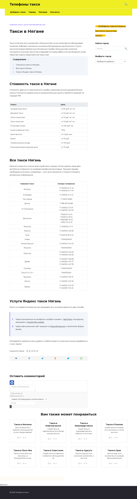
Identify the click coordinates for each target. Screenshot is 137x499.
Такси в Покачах (114, 424)
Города (32, 12)
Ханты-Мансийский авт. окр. (34, 25)
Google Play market (35, 322)
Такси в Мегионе (23, 424)
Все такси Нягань (24, 68)
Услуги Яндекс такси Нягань (29, 72)
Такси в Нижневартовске (84, 424)
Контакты (55, 12)
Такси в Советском (53, 450)
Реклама (43, 12)
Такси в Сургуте (83, 450)
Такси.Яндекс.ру (58, 326)
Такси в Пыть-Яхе (22, 450)
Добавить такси (18, 12)
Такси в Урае (114, 450)
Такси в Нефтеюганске (53, 424)
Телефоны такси (25, 4)
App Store (67, 319)
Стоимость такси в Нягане (27, 65)
